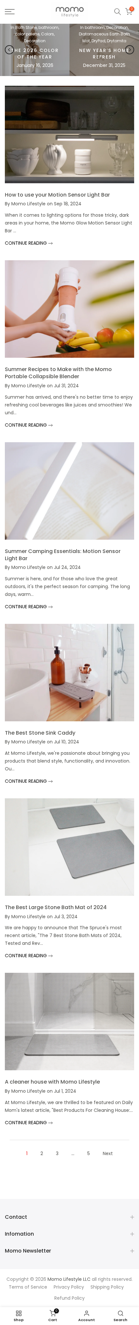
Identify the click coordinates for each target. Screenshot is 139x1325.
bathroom (48, 27)
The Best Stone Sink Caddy (40, 733)
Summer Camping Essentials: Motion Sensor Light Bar (63, 554)
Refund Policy (69, 1298)
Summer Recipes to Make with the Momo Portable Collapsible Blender (58, 373)
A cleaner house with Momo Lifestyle (52, 1082)
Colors (47, 34)
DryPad (98, 40)
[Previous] (9, 49)
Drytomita (116, 40)
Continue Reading (26, 243)
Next (108, 1153)
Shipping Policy (107, 1287)
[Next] (129, 49)
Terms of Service (28, 1287)
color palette (27, 34)
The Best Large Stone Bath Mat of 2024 (56, 907)
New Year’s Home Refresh (104, 53)
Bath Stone (26, 27)
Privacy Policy (69, 1287)
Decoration (35, 40)
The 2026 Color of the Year (35, 53)
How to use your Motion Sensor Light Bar (57, 195)
